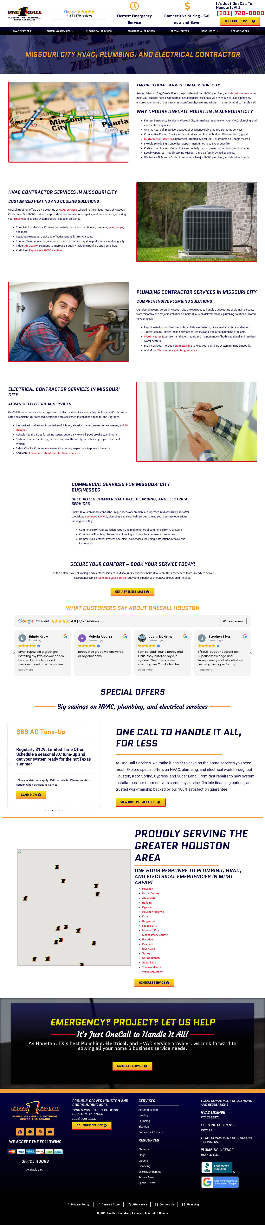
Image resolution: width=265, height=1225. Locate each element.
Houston (147, 889)
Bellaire (147, 903)
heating (19, 219)
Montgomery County (155, 935)
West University (152, 972)
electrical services (241, 93)
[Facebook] (30, 1132)
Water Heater (152, 336)
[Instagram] (40, 1132)
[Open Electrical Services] (114, 31)
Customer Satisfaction (158, 139)
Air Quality (31, 246)
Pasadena (148, 939)
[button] (251, 653)
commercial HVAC (96, 516)
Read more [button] (25, 670)
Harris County (150, 893)
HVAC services (68, 210)
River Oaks (149, 949)
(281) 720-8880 (240, 13)
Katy (145, 916)
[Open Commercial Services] (157, 31)
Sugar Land (149, 962)
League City (149, 926)
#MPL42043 (210, 1155)
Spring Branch (151, 958)
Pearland (147, 944)
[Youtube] (50, 1132)
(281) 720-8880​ (84, 1119)
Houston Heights (153, 912)
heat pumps (115, 227)
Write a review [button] (233, 621)
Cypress (147, 907)
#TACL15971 (210, 1117)
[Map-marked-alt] (20, 1132)
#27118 (206, 1130)
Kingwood (148, 921)
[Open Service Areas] (251, 31)
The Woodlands (152, 967)
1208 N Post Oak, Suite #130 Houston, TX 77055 (95, 1112)
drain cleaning (183, 346)
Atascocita (149, 898)
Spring (146, 953)
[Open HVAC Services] (33, 31)
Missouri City (150, 930)
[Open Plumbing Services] (73, 31)
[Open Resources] (217, 31)
